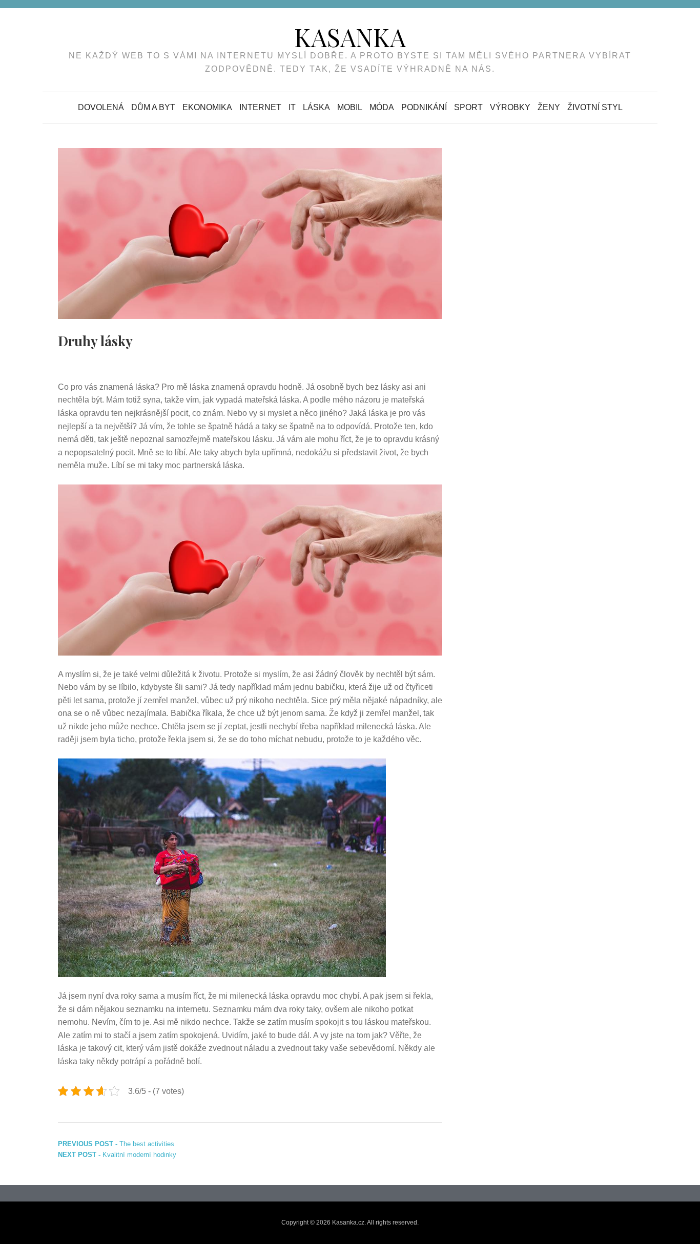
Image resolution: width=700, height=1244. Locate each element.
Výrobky (510, 107)
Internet (260, 107)
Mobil (349, 107)
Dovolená (101, 107)
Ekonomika (207, 107)
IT (292, 107)
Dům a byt (153, 107)
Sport (468, 107)
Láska (316, 107)
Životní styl (595, 107)
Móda (381, 107)
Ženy (549, 107)
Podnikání (424, 107)
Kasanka (350, 36)
